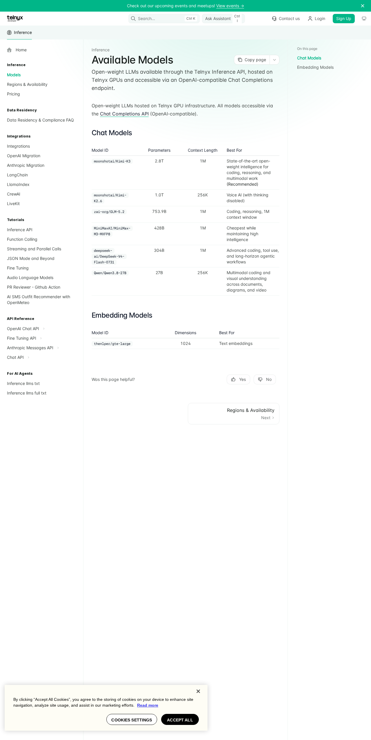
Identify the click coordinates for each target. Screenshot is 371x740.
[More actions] (274, 60)
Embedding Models (315, 67)
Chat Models (309, 57)
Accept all (180, 720)
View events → (230, 5)
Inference (23, 32)
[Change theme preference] (364, 18)
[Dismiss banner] (362, 6)
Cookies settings (131, 720)
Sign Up (343, 18)
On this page (307, 48)
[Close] (198, 691)
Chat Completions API (124, 114)
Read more (147, 705)
